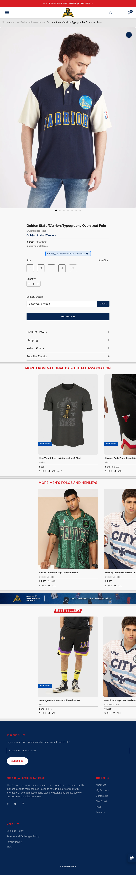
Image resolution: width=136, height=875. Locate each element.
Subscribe (17, 761)
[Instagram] (23, 804)
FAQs (98, 806)
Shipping (32, 340)
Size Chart (101, 801)
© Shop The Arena (68, 866)
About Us (101, 785)
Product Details (37, 332)
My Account (102, 790)
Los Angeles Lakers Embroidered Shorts (59, 700)
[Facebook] (8, 804)
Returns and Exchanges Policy (23, 836)
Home (5, 22)
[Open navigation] (7, 12)
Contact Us (102, 796)
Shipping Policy (15, 831)
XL (62, 268)
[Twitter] (15, 804)
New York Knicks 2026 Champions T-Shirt (60, 458)
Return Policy (35, 348)
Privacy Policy (14, 841)
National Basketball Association (28, 22)
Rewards (100, 812)
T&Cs (9, 847)
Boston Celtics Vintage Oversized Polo (58, 572)
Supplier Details (37, 356)
